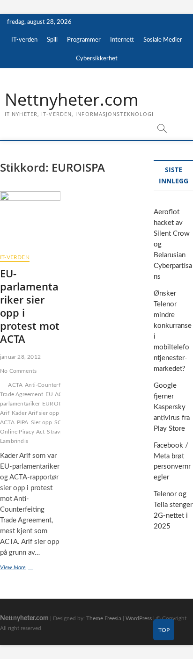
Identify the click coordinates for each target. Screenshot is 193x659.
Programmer (84, 40)
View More (30, 568)
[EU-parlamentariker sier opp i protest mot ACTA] (30, 218)
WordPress (139, 618)
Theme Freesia (103, 618)
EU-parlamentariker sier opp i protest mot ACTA (29, 306)
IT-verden (24, 40)
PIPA (23, 422)
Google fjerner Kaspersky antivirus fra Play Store (172, 407)
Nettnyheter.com (71, 99)
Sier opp (41, 422)
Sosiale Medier (162, 40)
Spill (52, 40)
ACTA (15, 385)
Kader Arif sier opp (35, 413)
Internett (122, 40)
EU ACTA (57, 394)
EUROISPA (56, 403)
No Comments (18, 371)
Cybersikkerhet (97, 59)
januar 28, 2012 (20, 357)
